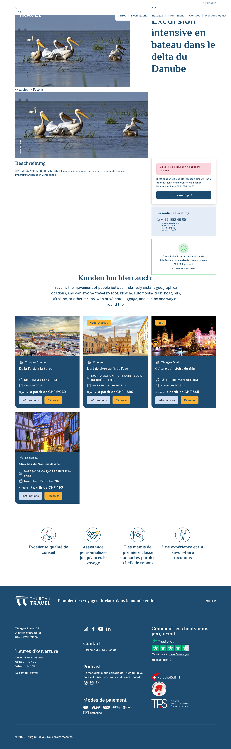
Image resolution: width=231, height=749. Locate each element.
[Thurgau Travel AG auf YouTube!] (100, 628)
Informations (176, 15)
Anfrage (206, 178)
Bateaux (157, 15)
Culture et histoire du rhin (175, 369)
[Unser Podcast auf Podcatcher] (97, 682)
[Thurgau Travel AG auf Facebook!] (93, 628)
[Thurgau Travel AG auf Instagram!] (85, 628)
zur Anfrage (182, 195)
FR (227, 6)
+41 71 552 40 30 (185, 186)
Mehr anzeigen (23, 167)
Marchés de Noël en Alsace (39, 464)
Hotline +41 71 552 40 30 (200, 6)
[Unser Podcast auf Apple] (91, 682)
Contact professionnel (167, 6)
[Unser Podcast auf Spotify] (85, 682)
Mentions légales (216, 15)
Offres (122, 15)
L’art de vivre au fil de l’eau (107, 369)
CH (221, 6)
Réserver (53, 400)
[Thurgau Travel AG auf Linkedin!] (108, 628)
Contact (194, 15)
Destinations (139, 15)
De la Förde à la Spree (35, 369)
